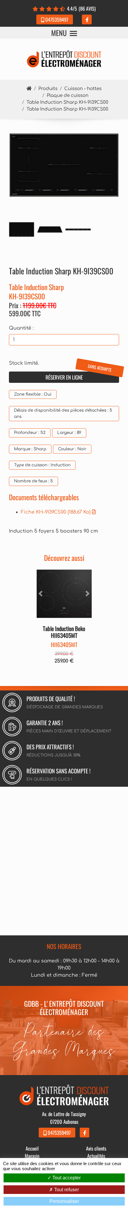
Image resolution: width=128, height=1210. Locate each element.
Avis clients (96, 1148)
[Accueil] (29, 88)
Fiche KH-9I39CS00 (55, 512)
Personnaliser (64, 1201)
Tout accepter (66, 1177)
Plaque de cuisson (67, 95)
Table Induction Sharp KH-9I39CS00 (67, 102)
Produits (47, 88)
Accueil (32, 1148)
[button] (41, 593)
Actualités (96, 1155)
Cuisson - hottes (83, 88)
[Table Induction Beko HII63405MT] (64, 593)
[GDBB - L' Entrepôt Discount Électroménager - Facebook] (86, 19)
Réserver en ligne (79, 376)
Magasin (32, 1155)
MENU (59, 32)
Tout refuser (66, 1189)
